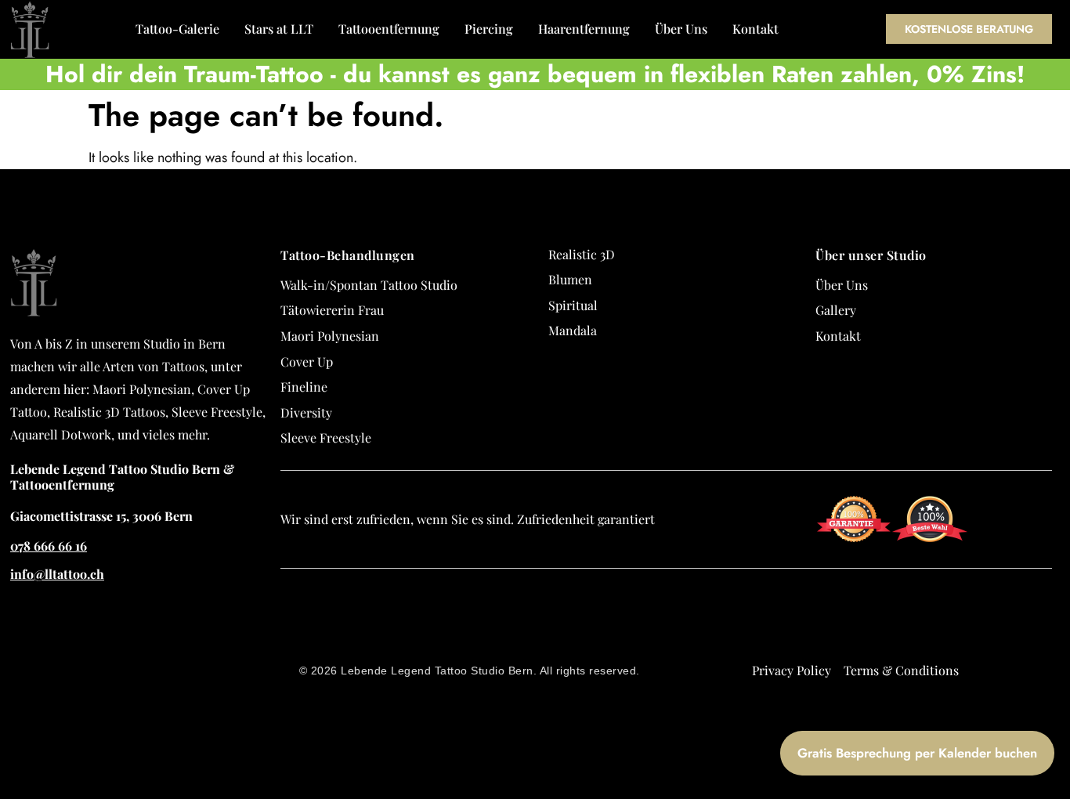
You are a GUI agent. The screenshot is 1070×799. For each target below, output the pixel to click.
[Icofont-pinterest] (1058, 741)
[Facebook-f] (1058, 628)
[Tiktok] (1058, 684)
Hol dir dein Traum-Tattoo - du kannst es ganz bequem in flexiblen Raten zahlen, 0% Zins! (535, 74)
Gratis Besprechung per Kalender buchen (917, 752)
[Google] (1058, 600)
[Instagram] (1058, 656)
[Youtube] (1058, 713)
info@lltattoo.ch (57, 574)
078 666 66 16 (48, 545)
